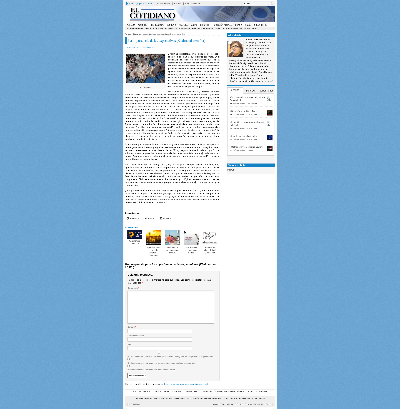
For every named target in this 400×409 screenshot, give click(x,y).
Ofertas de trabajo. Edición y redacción (210, 250)
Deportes (205, 24)
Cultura (183, 24)
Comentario (133, 288)
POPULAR (250, 91)
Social (194, 24)
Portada (131, 24)
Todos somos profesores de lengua (172, 250)
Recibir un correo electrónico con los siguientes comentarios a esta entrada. (161, 363)
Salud (248, 24)
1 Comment (251, 150)
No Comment (252, 104)
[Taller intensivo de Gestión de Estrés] (191, 237)
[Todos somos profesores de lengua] (172, 237)
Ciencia (238, 24)
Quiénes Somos (163, 3)
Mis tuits (231, 169)
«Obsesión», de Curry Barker (244, 111)
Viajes (255, 28)
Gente (148, 28)
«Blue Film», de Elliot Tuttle (243, 136)
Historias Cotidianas (202, 28)
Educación (158, 28)
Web (129, 344)
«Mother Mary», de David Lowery (246, 147)
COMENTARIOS (266, 91)
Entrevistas (171, 28)
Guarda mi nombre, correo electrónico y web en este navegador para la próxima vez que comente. (171, 357)
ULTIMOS (235, 90)
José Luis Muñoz (238, 104)
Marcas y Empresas (232, 28)
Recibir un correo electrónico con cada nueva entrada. (152, 370)
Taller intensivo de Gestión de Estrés (191, 250)
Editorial (177, 3)
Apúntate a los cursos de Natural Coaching (153, 251)
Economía (171, 24)
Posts (223, 404)
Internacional (157, 24)
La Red (218, 28)
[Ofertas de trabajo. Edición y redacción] (210, 237)
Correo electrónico (136, 336)
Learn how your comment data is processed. (186, 384)
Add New (230, 404)
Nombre (132, 327)
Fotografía (184, 28)
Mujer (247, 28)
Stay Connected (192, 3)
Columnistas (260, 24)
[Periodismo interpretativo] (200, 14)
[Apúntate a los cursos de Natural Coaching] (153, 237)
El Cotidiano (134, 404)
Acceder (216, 404)
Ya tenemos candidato (134, 242)
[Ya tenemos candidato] (134, 234)
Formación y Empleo (222, 24)
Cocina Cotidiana (134, 28)
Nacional (142, 24)
